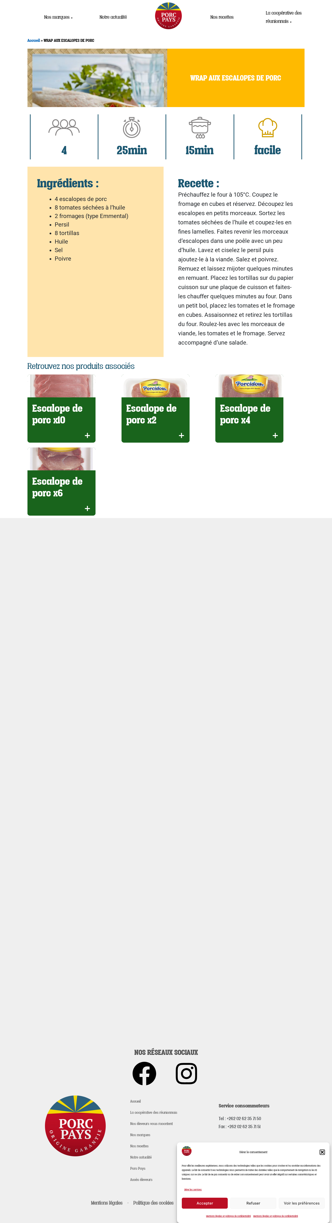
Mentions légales (106, 1203)
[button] (322, 1152)
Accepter (205, 1203)
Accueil (33, 40)
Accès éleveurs (141, 1179)
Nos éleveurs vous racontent (151, 1123)
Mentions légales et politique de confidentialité (228, 1216)
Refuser (253, 1203)
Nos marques (58, 17)
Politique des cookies (153, 1203)
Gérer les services (193, 1189)
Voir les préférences (302, 1203)
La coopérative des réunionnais (284, 17)
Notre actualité (113, 17)
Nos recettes (222, 17)
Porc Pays (137, 1168)
